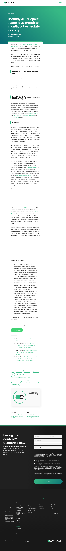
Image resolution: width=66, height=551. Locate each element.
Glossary (53, 510)
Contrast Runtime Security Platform (8, 502)
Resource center (54, 501)
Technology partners (32, 508)
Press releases (42, 504)
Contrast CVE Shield (9, 511)
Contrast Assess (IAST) (9, 515)
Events (52, 508)
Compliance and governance (19, 508)
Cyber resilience (19, 505)
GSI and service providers (31, 506)
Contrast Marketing (15, 34)
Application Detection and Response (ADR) (21, 377)
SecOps (18, 518)
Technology (18, 528)
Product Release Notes (55, 504)
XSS (13, 374)
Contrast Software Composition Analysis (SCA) (9, 518)
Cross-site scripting (33, 381)
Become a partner (31, 510)
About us (41, 501)
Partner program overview (31, 502)
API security (18, 510)
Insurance (18, 533)
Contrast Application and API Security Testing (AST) (10, 508)
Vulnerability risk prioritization (19, 502)
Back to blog (11, 13)
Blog (52, 506)
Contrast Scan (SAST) (9, 521)
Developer (18, 522)
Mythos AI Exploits (54, 513)
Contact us (17, 330)
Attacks (25, 381)
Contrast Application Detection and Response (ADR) (10, 505)
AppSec (18, 520)
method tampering (20, 374)
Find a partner (31, 512)
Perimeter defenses (16, 381)
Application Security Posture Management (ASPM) (20, 513)
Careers (41, 506)
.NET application (15, 384)
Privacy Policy (38, 469)
